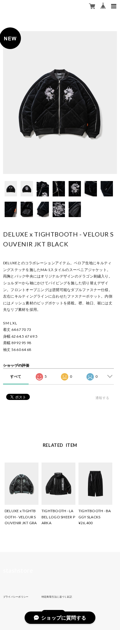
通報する (102, 398)
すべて (16, 376)
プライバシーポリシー (15, 596)
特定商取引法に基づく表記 (57, 596)
